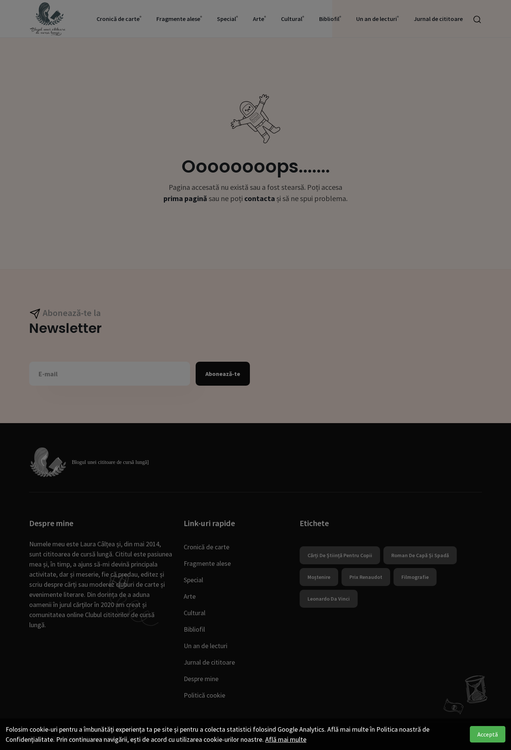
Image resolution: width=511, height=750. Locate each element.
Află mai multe (285, 739)
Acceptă (487, 734)
